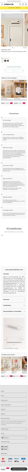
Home (2, 11)
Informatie (6, 274)
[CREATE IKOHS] (9, 4)
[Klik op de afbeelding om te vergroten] (14, 333)
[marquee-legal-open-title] (26, 7)
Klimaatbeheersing (9, 11)
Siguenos (3, 413)
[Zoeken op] (20, 4)
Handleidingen (7, 305)
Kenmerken (6, 299)
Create (2, 391)
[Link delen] (26, 47)
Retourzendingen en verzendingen (12, 311)
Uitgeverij (3, 409)
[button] (14, 247)
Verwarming (17, 11)
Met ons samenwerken (6, 404)
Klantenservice (4, 400)
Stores (2, 395)
